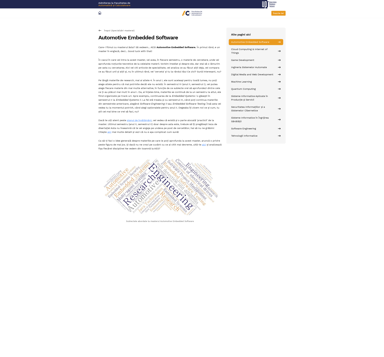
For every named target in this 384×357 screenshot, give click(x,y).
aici (109, 132)
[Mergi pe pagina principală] (100, 13)
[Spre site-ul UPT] (275, 4)
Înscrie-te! (278, 13)
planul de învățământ (139, 120)
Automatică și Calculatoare (114, 5)
